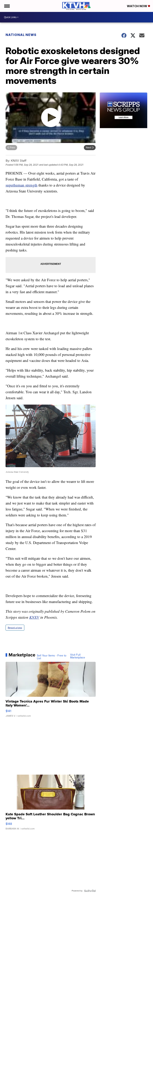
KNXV (34, 617)
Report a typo (15, 627)
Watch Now (137, 6)
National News (21, 35)
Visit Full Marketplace (77, 656)
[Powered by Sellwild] (90, 890)
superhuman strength (21, 185)
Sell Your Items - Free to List (51, 657)
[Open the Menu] (6, 6)
